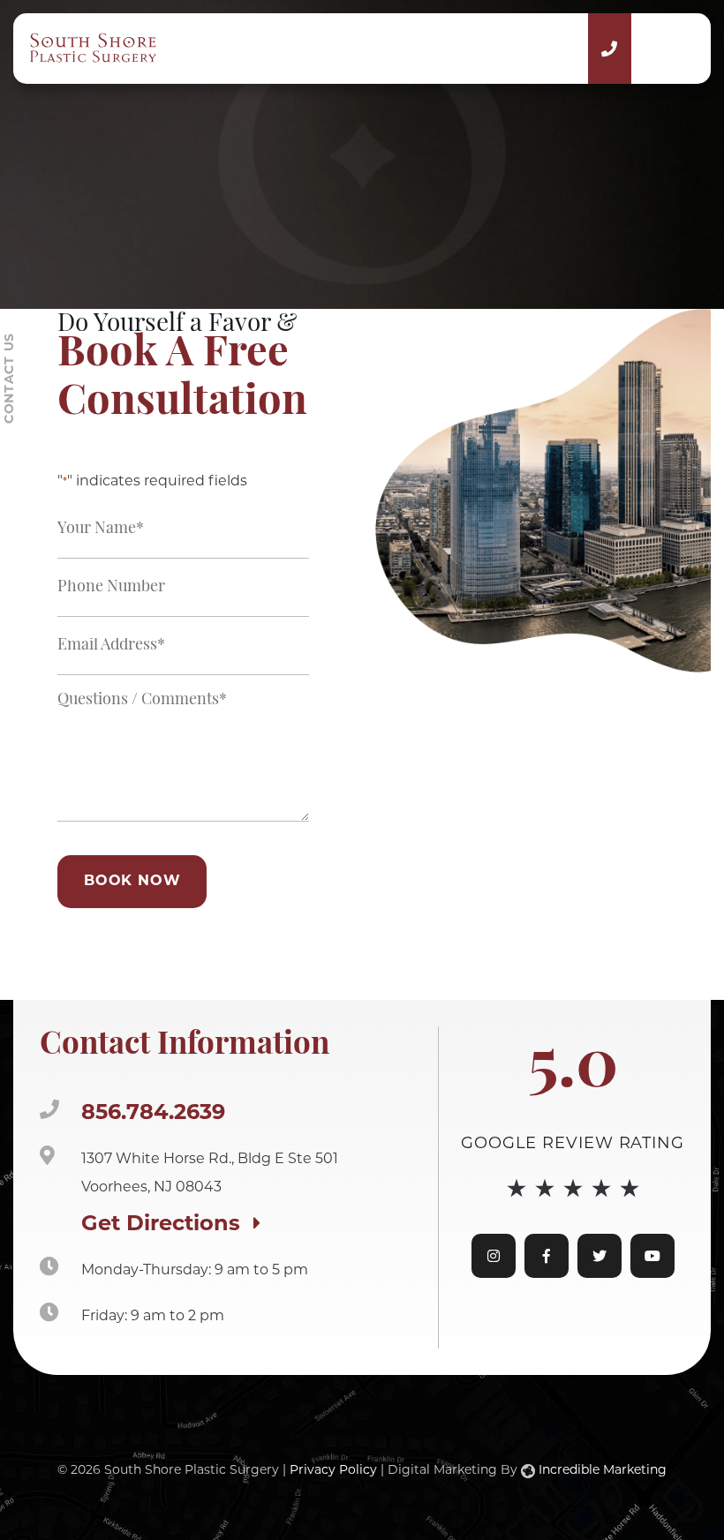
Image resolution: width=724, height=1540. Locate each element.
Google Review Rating (572, 1145)
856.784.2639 (153, 1113)
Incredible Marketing (601, 1470)
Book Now (132, 882)
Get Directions (163, 1225)
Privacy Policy (333, 1470)
